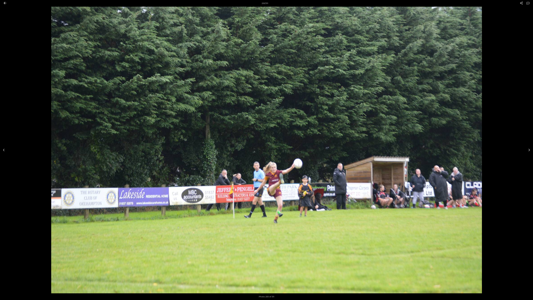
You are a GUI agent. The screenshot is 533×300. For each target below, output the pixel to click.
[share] (521, 3)
